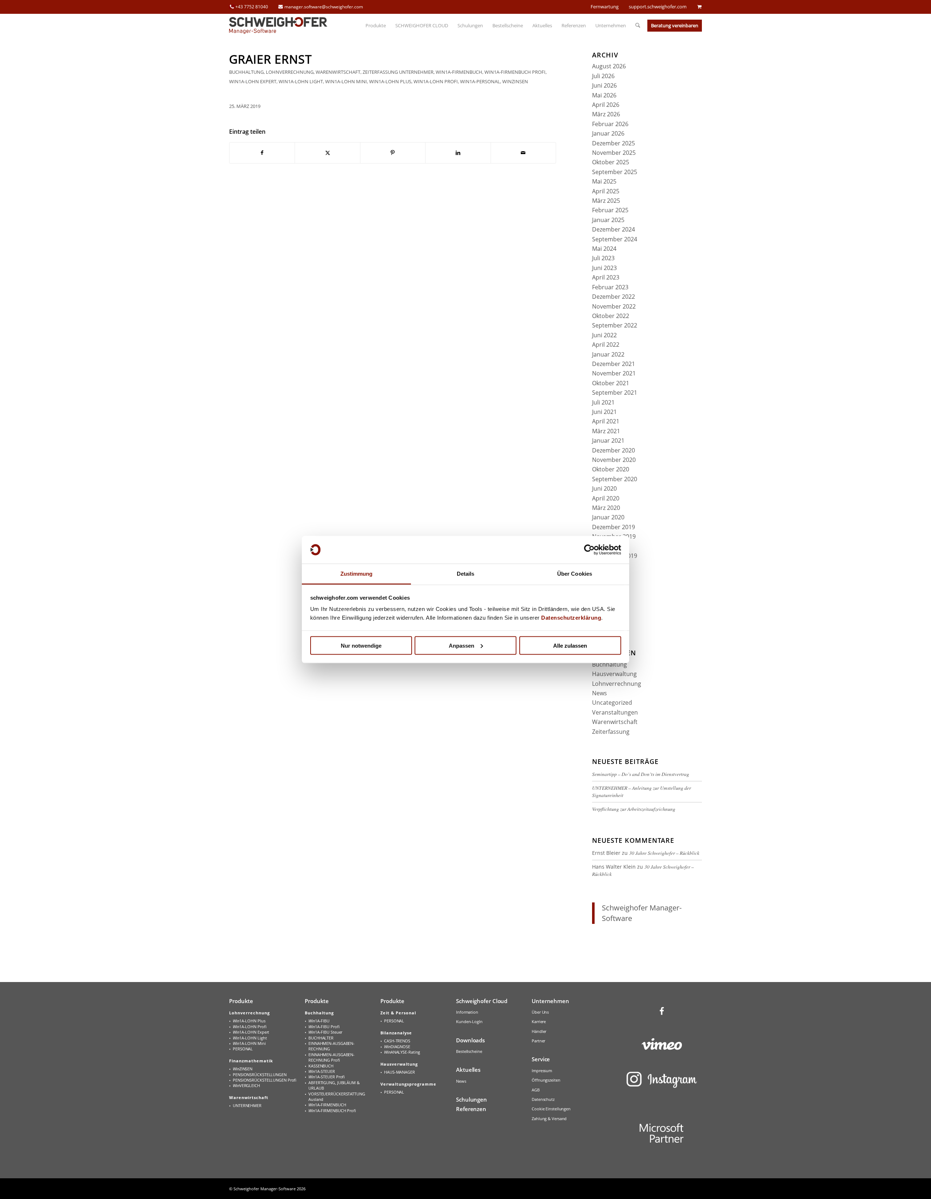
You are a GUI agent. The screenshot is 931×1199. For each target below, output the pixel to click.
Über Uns (540, 1012)
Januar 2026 (608, 133)
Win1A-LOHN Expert (252, 81)
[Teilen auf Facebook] (262, 152)
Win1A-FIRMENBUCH (459, 72)
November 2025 (614, 153)
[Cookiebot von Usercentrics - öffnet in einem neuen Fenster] (589, 549)
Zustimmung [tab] (356, 574)
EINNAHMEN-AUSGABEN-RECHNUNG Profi (331, 1057)
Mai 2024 (604, 249)
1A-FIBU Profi (323, 1026)
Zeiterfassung (380, 72)
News (599, 693)
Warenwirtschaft (338, 72)
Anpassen (461, 645)
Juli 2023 (603, 258)
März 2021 (606, 431)
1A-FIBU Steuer (325, 1032)
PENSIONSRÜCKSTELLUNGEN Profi (264, 1080)
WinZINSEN (515, 81)
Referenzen (471, 1109)
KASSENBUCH (320, 1066)
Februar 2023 (610, 287)
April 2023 (605, 277)
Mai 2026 (604, 95)
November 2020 (614, 460)
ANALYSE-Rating (402, 1052)
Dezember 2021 (613, 364)
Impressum (542, 1070)
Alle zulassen (570, 645)
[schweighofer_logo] (278, 25)
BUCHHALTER (320, 1038)
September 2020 (614, 479)
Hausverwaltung (614, 674)
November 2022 (614, 306)
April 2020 (605, 498)
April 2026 (605, 105)
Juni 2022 (604, 335)
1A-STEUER (321, 1071)
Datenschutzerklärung (571, 618)
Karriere (539, 1021)
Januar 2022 (608, 354)
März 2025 (606, 201)
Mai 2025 (604, 181)
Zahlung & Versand (549, 1118)
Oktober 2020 (610, 469)
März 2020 (606, 508)
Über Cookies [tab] (574, 574)
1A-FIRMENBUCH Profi (332, 1110)
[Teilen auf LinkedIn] (457, 152)
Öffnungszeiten (546, 1080)
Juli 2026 (603, 76)
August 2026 (609, 66)
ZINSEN (242, 1068)
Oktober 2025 (610, 162)
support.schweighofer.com (658, 6)
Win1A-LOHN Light (301, 81)
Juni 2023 (604, 268)
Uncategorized (612, 703)
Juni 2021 (604, 412)
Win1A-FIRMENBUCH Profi (515, 72)
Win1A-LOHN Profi (435, 81)
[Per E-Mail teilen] (523, 152)
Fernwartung (605, 6)
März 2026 (606, 114)
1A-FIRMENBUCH (327, 1104)
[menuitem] (376, 25)
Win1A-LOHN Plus (390, 81)
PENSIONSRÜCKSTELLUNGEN (260, 1074)
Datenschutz (543, 1099)
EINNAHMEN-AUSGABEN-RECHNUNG (331, 1046)
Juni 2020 (604, 488)
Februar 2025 (610, 210)
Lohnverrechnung (289, 72)
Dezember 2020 (613, 450)
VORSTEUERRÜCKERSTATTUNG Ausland (336, 1096)
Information (467, 1012)
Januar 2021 (608, 440)
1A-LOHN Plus (249, 1020)
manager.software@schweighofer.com (323, 7)
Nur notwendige (361, 645)
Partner (538, 1040)
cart (699, 6)
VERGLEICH (246, 1085)
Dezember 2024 (613, 229)
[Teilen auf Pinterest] (392, 152)
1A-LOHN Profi (249, 1026)
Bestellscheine (469, 1051)
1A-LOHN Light (250, 1038)
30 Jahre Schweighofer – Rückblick (664, 852)
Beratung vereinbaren (674, 25)
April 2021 (605, 421)
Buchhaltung (246, 72)
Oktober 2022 (610, 316)
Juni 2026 (604, 85)
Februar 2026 (610, 124)
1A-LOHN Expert (251, 1032)
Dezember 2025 (613, 143)
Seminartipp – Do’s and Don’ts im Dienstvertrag (640, 774)
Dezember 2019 (613, 527)
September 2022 (614, 325)
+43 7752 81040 (251, 7)
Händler (539, 1031)
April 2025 (605, 191)
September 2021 (614, 393)
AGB (536, 1090)
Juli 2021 (603, 402)
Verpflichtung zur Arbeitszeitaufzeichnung (633, 808)
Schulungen (471, 1099)
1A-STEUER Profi (326, 1076)
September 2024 (614, 239)
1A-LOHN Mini (249, 1043)
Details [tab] (466, 574)
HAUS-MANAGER (399, 1072)
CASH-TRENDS (397, 1040)
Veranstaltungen (615, 712)
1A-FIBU (318, 1020)
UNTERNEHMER (416, 72)
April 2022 (605, 345)
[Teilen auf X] (327, 152)
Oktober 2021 (610, 383)
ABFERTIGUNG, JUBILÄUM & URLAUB (334, 1085)
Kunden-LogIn (469, 1021)
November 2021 (614, 373)
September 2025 (614, 172)
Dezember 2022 (613, 297)
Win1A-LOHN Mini (346, 81)
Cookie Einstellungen (551, 1108)
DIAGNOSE (397, 1046)
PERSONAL (243, 1048)
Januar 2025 (608, 220)
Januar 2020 (608, 517)
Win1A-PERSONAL (480, 81)
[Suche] (635, 25)
